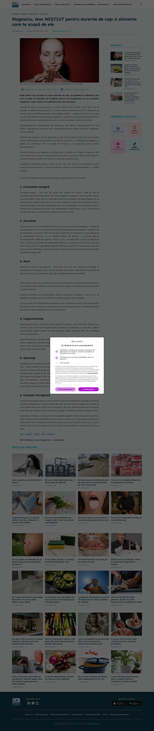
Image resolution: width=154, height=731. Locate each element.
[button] (77, 362)
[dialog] (77, 365)
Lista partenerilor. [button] (92, 373)
